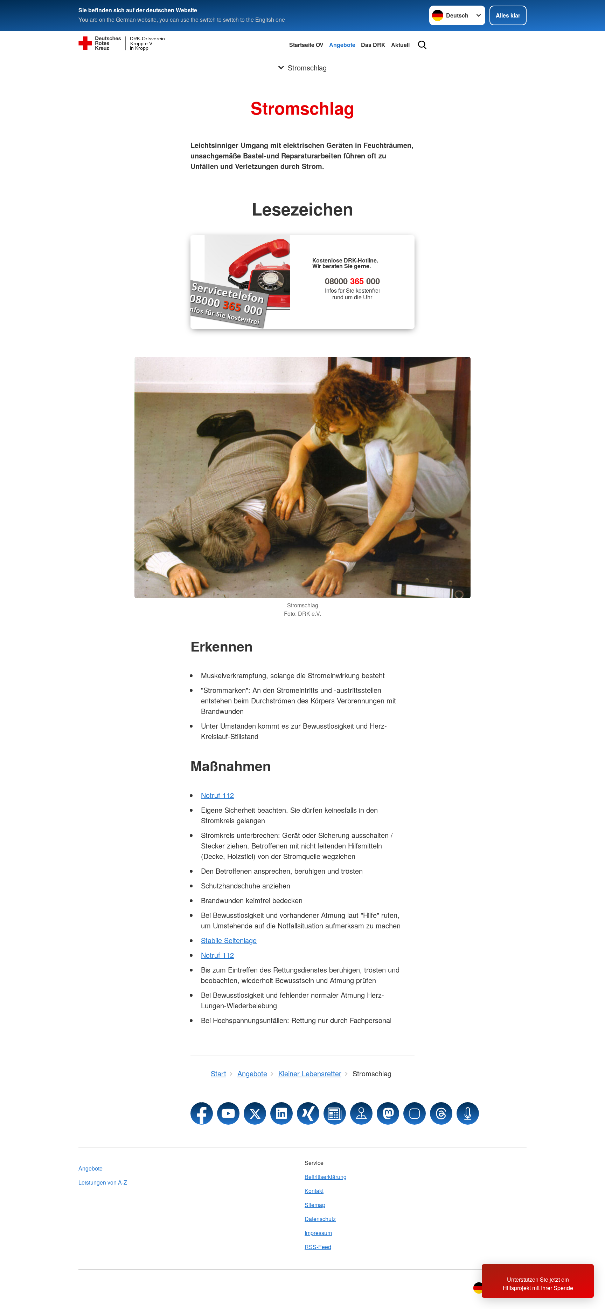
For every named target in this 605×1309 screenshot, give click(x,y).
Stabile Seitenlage (229, 940)
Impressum (318, 1233)
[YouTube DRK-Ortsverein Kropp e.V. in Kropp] (228, 1113)
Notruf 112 (217, 795)
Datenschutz (320, 1219)
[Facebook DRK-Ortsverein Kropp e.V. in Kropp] (201, 1113)
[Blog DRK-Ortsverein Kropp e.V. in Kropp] (335, 1113)
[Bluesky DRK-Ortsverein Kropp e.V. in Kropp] (414, 1113)
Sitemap (315, 1205)
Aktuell (400, 45)
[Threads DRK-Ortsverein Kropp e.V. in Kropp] (441, 1113)
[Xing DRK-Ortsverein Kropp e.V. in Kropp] (308, 1113)
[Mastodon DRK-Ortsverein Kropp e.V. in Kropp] (388, 1113)
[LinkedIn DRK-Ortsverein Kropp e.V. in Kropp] (281, 1113)
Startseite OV (306, 45)
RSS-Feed (318, 1247)
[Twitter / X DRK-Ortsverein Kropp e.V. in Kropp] (255, 1113)
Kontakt (314, 1191)
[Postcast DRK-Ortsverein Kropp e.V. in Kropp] (468, 1113)
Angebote (342, 45)
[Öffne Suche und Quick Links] (422, 44)
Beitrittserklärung (326, 1177)
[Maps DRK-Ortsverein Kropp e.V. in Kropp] (361, 1113)
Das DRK (373, 45)
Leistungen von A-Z (102, 1182)
